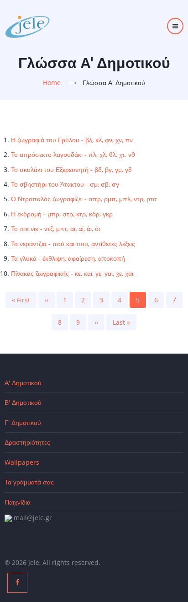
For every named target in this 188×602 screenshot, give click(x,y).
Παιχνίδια (18, 502)
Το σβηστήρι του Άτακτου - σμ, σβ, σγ (65, 184)
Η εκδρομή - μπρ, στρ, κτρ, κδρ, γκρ (62, 214)
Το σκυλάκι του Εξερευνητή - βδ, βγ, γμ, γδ (71, 169)
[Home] (27, 25)
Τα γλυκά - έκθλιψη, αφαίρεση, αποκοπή (68, 258)
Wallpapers (22, 462)
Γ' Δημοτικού (23, 422)
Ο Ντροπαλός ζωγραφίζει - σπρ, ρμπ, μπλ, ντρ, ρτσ (84, 198)
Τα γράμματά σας (29, 482)
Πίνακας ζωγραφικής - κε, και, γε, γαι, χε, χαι (72, 273)
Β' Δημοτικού (23, 402)
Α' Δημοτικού (23, 382)
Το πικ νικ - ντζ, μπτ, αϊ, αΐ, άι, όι (55, 228)
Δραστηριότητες (27, 442)
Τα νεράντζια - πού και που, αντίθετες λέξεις (73, 243)
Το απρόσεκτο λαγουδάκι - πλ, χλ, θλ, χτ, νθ (73, 154)
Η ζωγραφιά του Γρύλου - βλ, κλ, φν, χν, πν (72, 139)
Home (52, 82)
